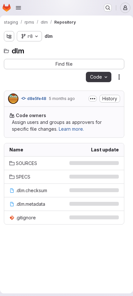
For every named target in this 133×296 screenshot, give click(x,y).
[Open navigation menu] (18, 8)
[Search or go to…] (108, 8)
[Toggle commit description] (92, 99)
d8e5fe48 (36, 98)
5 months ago (62, 98)
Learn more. (71, 129)
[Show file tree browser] (9, 36)
